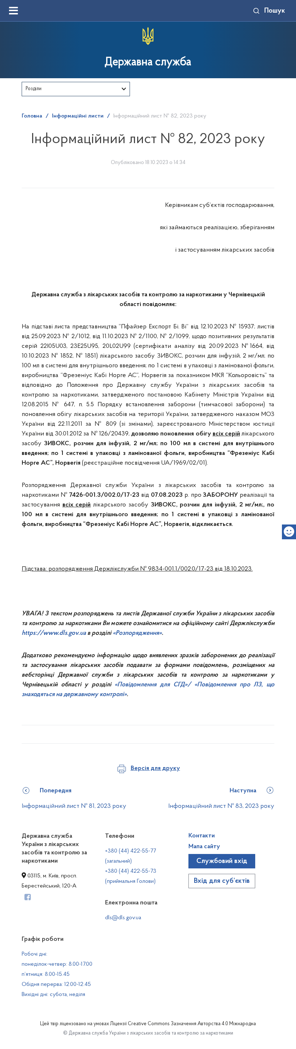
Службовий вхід (221, 861)
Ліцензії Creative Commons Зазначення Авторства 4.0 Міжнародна (183, 1024)
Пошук (274, 10)
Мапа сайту (204, 847)
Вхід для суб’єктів (222, 881)
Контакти (201, 836)
